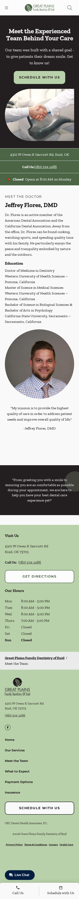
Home (9, 740)
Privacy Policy (14, 844)
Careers (53, 844)
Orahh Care (66, 844)
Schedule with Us (39, 77)
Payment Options (19, 782)
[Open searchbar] (69, 7)
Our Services (15, 750)
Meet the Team (16, 761)
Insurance (12, 792)
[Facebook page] (8, 727)
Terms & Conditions (35, 844)
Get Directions (39, 576)
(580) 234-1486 (45, 167)
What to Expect (17, 771)
